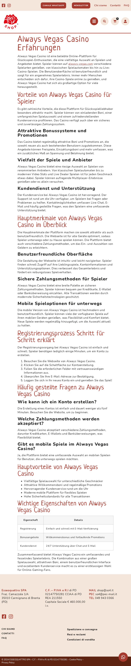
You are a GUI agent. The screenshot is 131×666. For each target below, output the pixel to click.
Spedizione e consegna (82, 629)
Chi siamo (100, 5)
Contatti (115, 5)
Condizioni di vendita (81, 639)
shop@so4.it (105, 590)
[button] (104, 21)
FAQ (126, 5)
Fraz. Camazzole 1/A (15, 594)
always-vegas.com (80, 64)
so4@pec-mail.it (106, 594)
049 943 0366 (104, 598)
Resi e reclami (76, 634)
